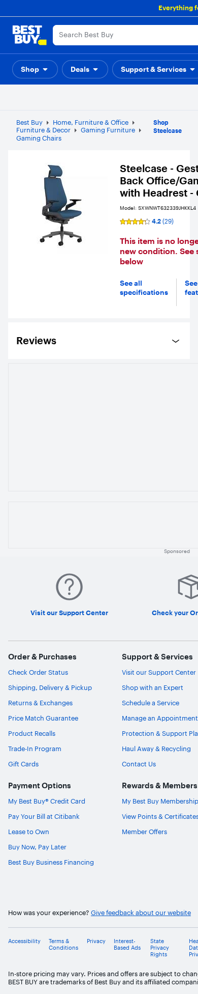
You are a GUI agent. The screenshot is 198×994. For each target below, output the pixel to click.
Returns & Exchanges (40, 703)
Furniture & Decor (43, 130)
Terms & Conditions (63, 944)
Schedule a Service (150, 703)
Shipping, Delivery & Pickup (50, 687)
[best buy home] (29, 35)
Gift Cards (23, 764)
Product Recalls (31, 733)
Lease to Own (28, 831)
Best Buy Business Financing (51, 862)
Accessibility (24, 941)
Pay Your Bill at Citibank (44, 816)
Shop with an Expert (152, 687)
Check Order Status (38, 672)
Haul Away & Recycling (156, 748)
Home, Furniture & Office (90, 122)
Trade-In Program (34, 748)
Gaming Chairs (38, 138)
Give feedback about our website (141, 913)
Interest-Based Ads (127, 944)
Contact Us (139, 764)
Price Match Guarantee (43, 718)
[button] (35, 69)
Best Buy (29, 122)
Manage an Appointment (160, 718)
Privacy (96, 941)
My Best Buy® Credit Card (46, 801)
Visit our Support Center (159, 672)
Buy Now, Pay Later (37, 847)
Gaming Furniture (108, 130)
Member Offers (144, 831)
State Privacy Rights (159, 948)
